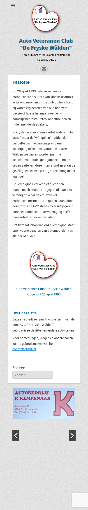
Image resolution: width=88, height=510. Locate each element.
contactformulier (24, 349)
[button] (15, 435)
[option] (44, 404)
